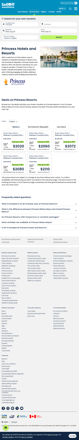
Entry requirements (7, 376)
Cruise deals (31, 311)
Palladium (5, 331)
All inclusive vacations (9, 256)
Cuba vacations (58, 258)
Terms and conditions (9, 364)
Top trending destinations (10, 300)
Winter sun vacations (34, 280)
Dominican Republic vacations (63, 261)
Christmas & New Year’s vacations (38, 263)
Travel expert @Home (8, 400)
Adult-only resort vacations (10, 258)
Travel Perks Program (8, 402)
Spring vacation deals (34, 278)
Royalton (4, 343)
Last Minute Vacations (60, 242)
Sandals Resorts (7, 346)
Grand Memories (7, 316)
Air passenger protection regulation (13, 374)
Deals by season (32, 253)
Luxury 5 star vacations (9, 285)
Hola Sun (56, 316)
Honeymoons (6, 276)
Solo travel (5, 295)
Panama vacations (59, 276)
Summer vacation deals (35, 276)
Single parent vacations (9, 293)
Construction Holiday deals (36, 261)
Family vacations (7, 271)
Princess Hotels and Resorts (10, 336)
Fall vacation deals (33, 266)
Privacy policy (6, 366)
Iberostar (4, 321)
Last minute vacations (9, 280)
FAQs (3, 361)
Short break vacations (9, 290)
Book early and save (33, 256)
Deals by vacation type (9, 253)
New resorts (5, 288)
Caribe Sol (56, 313)
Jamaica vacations (59, 268)
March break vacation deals (36, 271)
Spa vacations (6, 298)
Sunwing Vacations (59, 321)
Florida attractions (59, 266)
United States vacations (60, 278)
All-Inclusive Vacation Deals (11, 239)
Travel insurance (7, 395)
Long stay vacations (8, 283)
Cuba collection (7, 263)
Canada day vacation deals (36, 258)
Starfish (4, 348)
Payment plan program (9, 388)
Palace (4, 328)
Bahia (3, 311)
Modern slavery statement (10, 381)
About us (4, 359)
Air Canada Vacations (60, 311)
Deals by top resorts (8, 308)
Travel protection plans (9, 397)
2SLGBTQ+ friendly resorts (10, 303)
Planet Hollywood (7, 333)
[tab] (15, 127)
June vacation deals (34, 268)
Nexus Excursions (58, 318)
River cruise (31, 316)
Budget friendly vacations (10, 261)
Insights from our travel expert (11, 278)
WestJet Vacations (59, 328)
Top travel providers (59, 308)
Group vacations (7, 273)
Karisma (4, 323)
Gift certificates (6, 386)
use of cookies (27, 437)
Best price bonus (67, 3)
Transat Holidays (58, 323)
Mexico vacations (58, 273)
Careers (4, 378)
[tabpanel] (39, 152)
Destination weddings (8, 266)
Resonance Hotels (7, 338)
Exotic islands (6, 268)
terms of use (52, 434)
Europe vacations (58, 263)
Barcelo (4, 313)
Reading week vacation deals (36, 273)
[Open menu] (75, 8)
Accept (73, 436)
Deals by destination (59, 253)
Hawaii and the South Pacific (36, 313)
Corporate (5, 355)
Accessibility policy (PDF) (9, 371)
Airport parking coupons (9, 383)
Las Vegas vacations (60, 271)
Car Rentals (5, 242)
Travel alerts (5, 369)
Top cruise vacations (34, 308)
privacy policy (8, 437)
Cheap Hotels (57, 239)
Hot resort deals (6, 318)
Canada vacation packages (62, 256)
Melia (3, 326)
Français (14, 422)
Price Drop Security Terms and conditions (11, 391)
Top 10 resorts (6, 350)
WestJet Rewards (58, 326)
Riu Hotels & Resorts (8, 341)
